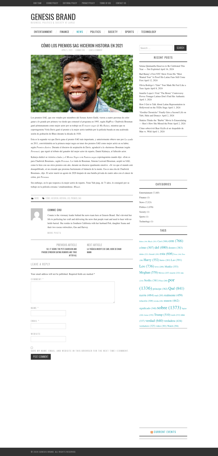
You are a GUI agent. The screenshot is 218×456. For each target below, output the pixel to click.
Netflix (151, 280)
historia (62, 198)
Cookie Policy (52, 3)
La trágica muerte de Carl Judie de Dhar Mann (104, 250)
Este (177, 254)
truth (175, 314)
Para (163, 280)
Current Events (165, 432)
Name (35, 307)
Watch (173, 325)
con (176, 240)
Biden (143, 241)
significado (147, 308)
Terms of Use (105, 3)
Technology (148, 32)
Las (176, 260)
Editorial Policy (70, 3)
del (161, 247)
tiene (149, 314)
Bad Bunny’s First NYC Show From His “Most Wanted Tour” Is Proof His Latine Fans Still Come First (162, 77)
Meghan (148, 272)
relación (146, 300)
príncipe (160, 288)
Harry (151, 259)
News (80, 32)
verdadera (173, 321)
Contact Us (121, 3)
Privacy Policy (88, 3)
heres (165, 260)
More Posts (54, 232)
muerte (175, 272)
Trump (162, 314)
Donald (154, 254)
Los (68, 198)
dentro (176, 247)
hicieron (54, 198)
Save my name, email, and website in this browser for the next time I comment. (80, 350)
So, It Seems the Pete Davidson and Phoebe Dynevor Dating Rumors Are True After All (59, 252)
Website (36, 333)
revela (158, 301)
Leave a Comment (95, 50)
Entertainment (43, 32)
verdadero (147, 325)
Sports (129, 32)
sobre (169, 307)
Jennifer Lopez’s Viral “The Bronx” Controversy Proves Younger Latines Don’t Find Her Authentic (162, 95)
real (158, 295)
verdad (154, 320)
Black (152, 241)
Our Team (37, 3)
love (159, 266)
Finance (64, 32)
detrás (143, 254)
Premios (74, 198)
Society (113, 32)
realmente (173, 295)
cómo (47, 198)
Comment (37, 279)
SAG (79, 198)
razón (146, 295)
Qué (176, 288)
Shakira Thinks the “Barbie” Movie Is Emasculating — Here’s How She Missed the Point (162, 122)
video (161, 325)
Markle (171, 266)
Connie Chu (80, 50)
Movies (163, 272)
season (171, 300)
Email (35, 320)
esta (166, 253)
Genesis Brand (53, 16)
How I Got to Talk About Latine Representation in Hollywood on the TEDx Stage (162, 106)
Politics (95, 32)
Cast (163, 241)
